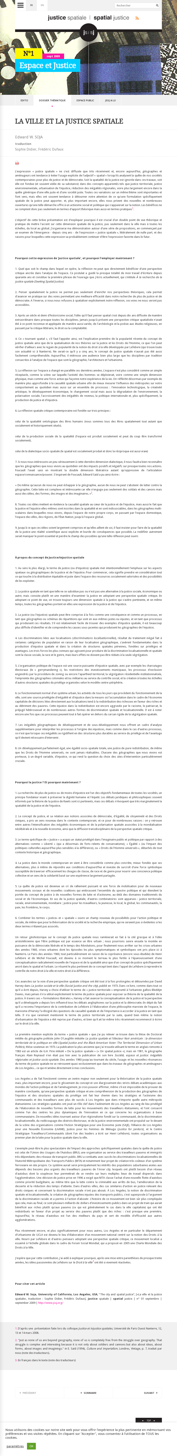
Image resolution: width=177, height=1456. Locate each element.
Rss (136, 18)
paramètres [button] (15, 1446)
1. (16, 1328)
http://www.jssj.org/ (50, 1302)
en (42, 5)
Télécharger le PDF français (17, 163)
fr (31, 5)
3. (16, 1360)
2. (16, 1340)
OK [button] (31, 1446)
